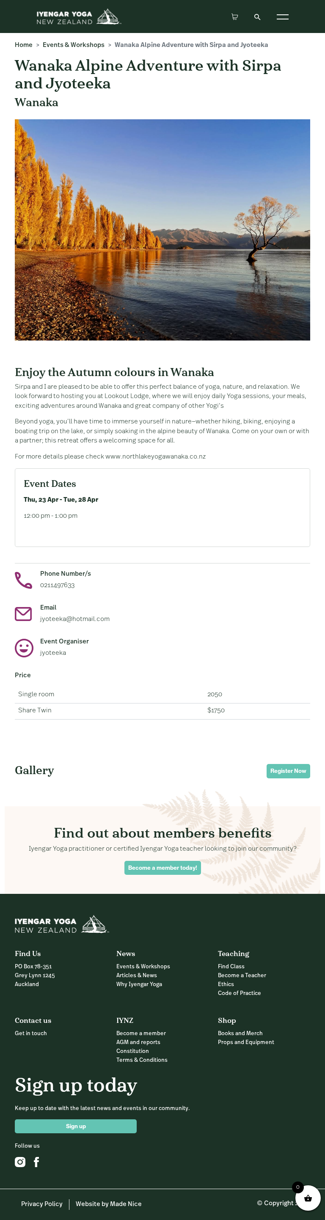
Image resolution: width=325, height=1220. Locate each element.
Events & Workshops (74, 45)
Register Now (288, 770)
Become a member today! (162, 867)
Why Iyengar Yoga (139, 984)
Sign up (76, 1126)
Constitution (132, 1051)
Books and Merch (240, 1033)
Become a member (141, 1033)
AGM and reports (138, 1042)
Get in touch (31, 1033)
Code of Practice (239, 993)
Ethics (226, 984)
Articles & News (136, 975)
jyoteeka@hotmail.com (75, 619)
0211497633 (57, 586)
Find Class (231, 967)
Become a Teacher (242, 975)
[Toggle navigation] (283, 16)
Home (24, 45)
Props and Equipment (246, 1042)
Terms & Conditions (142, 1060)
